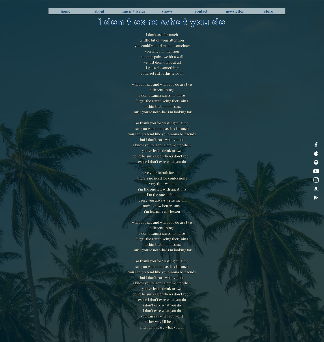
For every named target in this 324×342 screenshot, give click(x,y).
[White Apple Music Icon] (316, 153)
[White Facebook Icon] (316, 144)
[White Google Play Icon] (316, 197)
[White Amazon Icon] (316, 188)
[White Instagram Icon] (316, 179)
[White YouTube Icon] (316, 171)
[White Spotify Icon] (316, 162)
